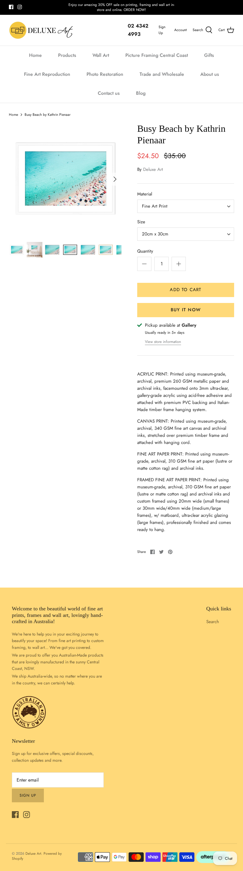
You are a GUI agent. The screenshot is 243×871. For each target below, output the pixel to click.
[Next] (115, 179)
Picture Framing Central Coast (156, 55)
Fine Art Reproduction (47, 74)
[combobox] (185, 206)
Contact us (109, 93)
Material (144, 194)
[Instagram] (19, 7)
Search (212, 621)
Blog (141, 93)
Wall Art (100, 55)
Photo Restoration (105, 74)
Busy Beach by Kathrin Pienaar (48, 114)
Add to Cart (185, 289)
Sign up (28, 795)
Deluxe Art (153, 169)
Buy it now (186, 310)
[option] (65, 179)
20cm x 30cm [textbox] (155, 234)
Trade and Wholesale (162, 74)
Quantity (145, 251)
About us (209, 74)
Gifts (209, 55)
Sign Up (162, 29)
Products (67, 55)
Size (141, 222)
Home (35, 55)
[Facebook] (11, 7)
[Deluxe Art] (42, 30)
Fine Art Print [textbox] (154, 206)
